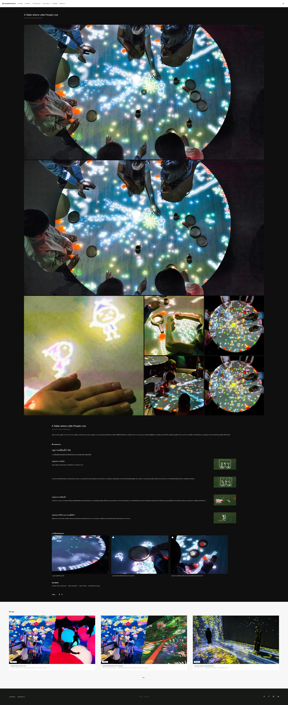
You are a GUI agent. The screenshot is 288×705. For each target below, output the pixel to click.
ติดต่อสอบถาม (62, 3)
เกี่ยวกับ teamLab (46, 3)
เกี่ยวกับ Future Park (36, 3)
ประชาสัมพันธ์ (54, 3)
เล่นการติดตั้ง (20, 3)
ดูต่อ (143, 677)
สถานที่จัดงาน (27, 3)
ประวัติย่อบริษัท (12, 696)
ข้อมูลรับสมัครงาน (21, 696)
